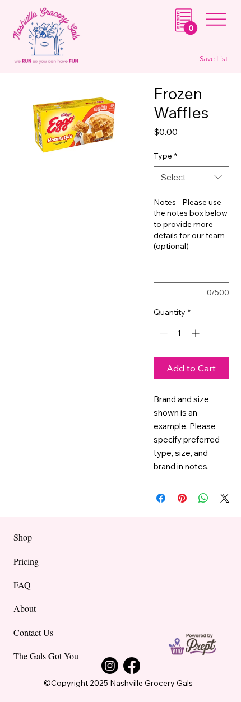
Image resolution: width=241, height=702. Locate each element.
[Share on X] (224, 498)
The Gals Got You (45, 656)
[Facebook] (131, 665)
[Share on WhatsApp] (203, 498)
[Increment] (196, 333)
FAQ (22, 585)
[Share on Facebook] (161, 498)
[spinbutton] (179, 333)
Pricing (26, 561)
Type (165, 156)
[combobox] (191, 177)
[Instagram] (109, 665)
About (24, 608)
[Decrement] (162, 333)
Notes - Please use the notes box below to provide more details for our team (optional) (191, 224)
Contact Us (33, 632)
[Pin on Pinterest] (182, 498)
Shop (22, 537)
